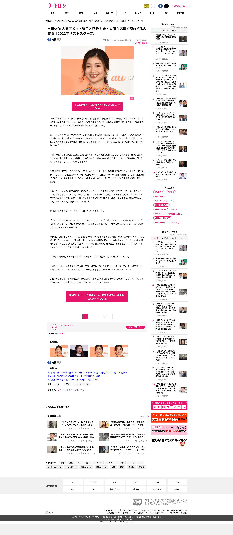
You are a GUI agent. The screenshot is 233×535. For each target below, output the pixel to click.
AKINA (158, 213)
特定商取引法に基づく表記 (177, 510)
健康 (122, 467)
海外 (95, 13)
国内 (81, 13)
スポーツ (109, 13)
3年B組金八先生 (173, 213)
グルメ (141, 467)
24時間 (165, 30)
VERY (115, 482)
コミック (137, 13)
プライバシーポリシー (147, 510)
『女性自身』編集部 (140, 43)
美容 (113, 467)
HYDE (171, 192)
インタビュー (71, 467)
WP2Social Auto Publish (107, 522)
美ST (73, 489)
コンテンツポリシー (129, 510)
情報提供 (184, 512)
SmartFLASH (156, 489)
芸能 (52, 13)
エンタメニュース (67, 21)
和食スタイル (115, 489)
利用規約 (161, 510)
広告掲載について (114, 512)
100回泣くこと (162, 205)
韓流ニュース (101, 467)
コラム (151, 13)
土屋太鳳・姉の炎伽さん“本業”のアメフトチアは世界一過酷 (73, 376)
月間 (183, 30)
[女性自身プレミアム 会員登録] (146, 6)
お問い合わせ (173, 512)
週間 (174, 30)
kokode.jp (177, 489)
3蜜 (173, 209)
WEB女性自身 (60, 333)
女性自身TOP (50, 21)
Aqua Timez (161, 209)
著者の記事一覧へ (135, 327)
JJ (73, 482)
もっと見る (145, 416)
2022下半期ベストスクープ (71, 389)
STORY (135, 482)
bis (94, 489)
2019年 (174, 222)
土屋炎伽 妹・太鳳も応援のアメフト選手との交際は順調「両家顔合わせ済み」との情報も (87, 372)
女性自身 (136, 489)
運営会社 (126, 512)
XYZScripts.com (128, 522)
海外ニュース (86, 467)
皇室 (67, 13)
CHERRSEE (160, 222)
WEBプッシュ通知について (156, 512)
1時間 (156, 30)
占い (166, 13)
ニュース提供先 (137, 512)
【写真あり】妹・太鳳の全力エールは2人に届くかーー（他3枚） (97, 106)
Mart (177, 482)
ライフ (123, 13)
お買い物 (180, 13)
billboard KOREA (163, 218)
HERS (157, 482)
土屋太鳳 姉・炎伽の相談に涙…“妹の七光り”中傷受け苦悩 (72, 379)
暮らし (131, 467)
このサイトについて (111, 510)
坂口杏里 (159, 192)
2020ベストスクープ (164, 200)
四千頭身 (159, 196)
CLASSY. (94, 482)
